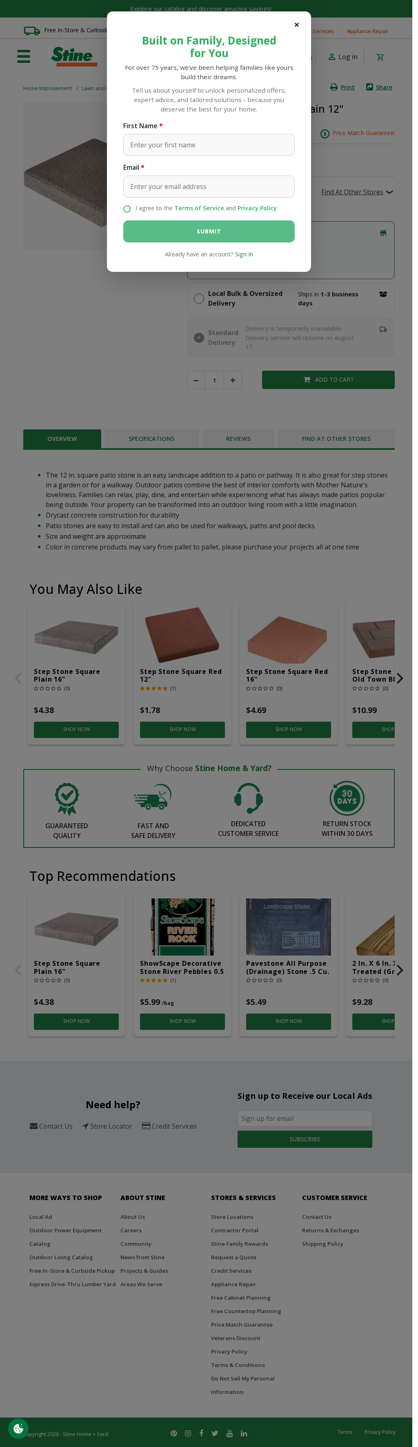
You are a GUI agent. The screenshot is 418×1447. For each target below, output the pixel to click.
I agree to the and (206, 208)
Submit (209, 231)
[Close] (296, 24)
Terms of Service (199, 208)
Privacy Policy (257, 208)
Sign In (244, 254)
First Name (140, 125)
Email (131, 167)
